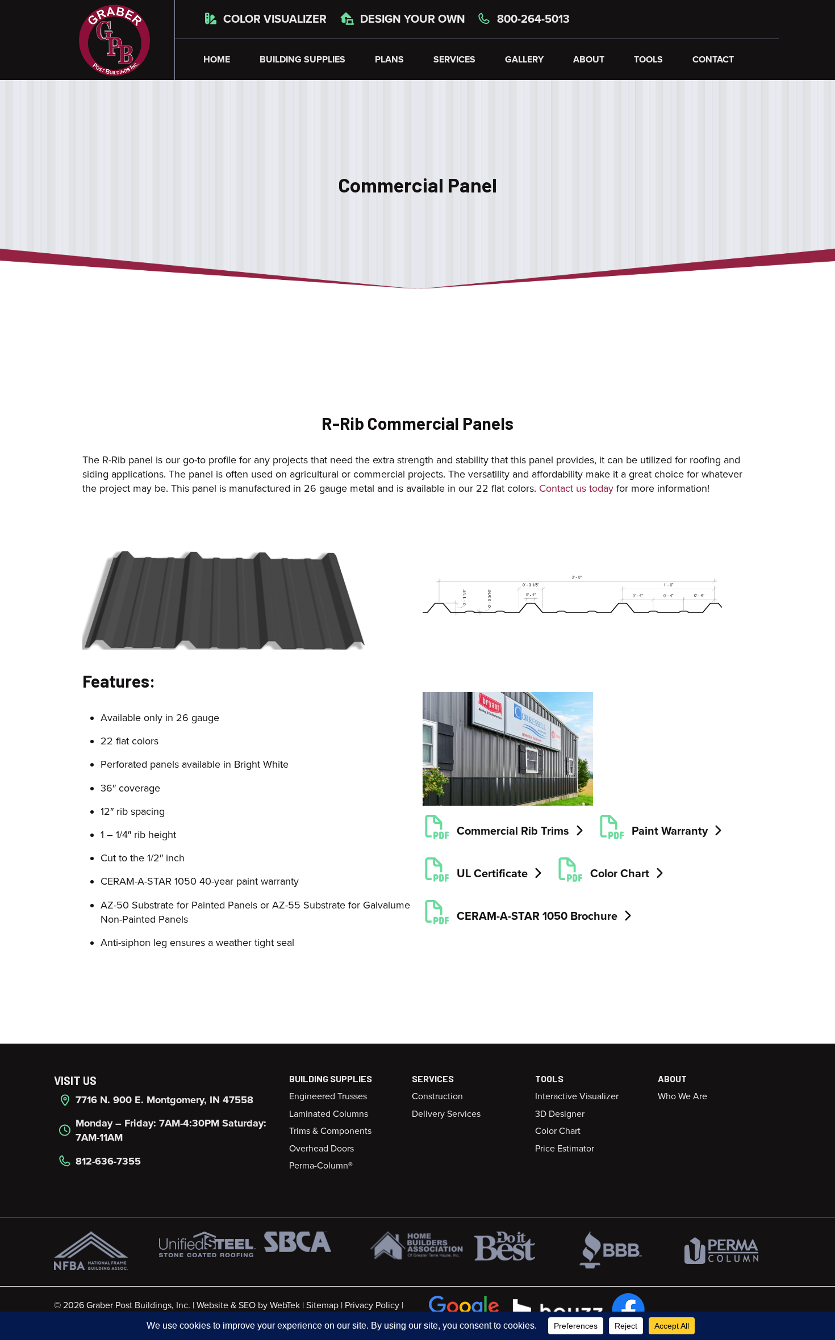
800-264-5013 (532, 19)
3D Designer (559, 1114)
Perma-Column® (321, 1165)
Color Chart (619, 874)
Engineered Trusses (328, 1096)
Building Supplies (302, 59)
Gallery (524, 59)
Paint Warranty (670, 831)
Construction (437, 1096)
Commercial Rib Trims (513, 831)
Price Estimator (564, 1148)
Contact (713, 59)
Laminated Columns (328, 1114)
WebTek (285, 1305)
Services (454, 59)
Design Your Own (411, 19)
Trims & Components (330, 1131)
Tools (648, 59)
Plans (389, 59)
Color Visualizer (273, 19)
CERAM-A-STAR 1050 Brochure (537, 916)
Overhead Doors (321, 1148)
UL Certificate (492, 874)
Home (216, 59)
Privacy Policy (372, 1305)
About (588, 59)
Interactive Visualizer (577, 1096)
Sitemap (322, 1305)
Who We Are (682, 1096)
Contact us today (576, 488)
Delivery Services (446, 1114)
